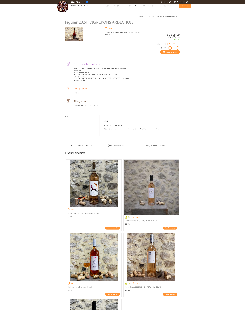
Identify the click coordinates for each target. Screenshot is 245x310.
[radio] (173, 44)
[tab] (80, 117)
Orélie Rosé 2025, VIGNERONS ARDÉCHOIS (84, 213)
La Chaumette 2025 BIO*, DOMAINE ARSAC (141, 221)
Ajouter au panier (171, 52)
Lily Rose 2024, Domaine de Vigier (80, 287)
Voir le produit (112, 228)
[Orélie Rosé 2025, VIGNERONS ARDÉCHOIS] (93, 183)
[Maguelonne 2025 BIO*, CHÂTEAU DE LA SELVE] (151, 257)
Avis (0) (67, 117)
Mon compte (167, 2)
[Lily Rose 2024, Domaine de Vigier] (93, 257)
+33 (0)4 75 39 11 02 (77, 2)
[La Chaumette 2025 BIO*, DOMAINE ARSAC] (151, 187)
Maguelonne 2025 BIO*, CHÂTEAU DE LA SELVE (143, 287)
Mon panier (181, 2)
